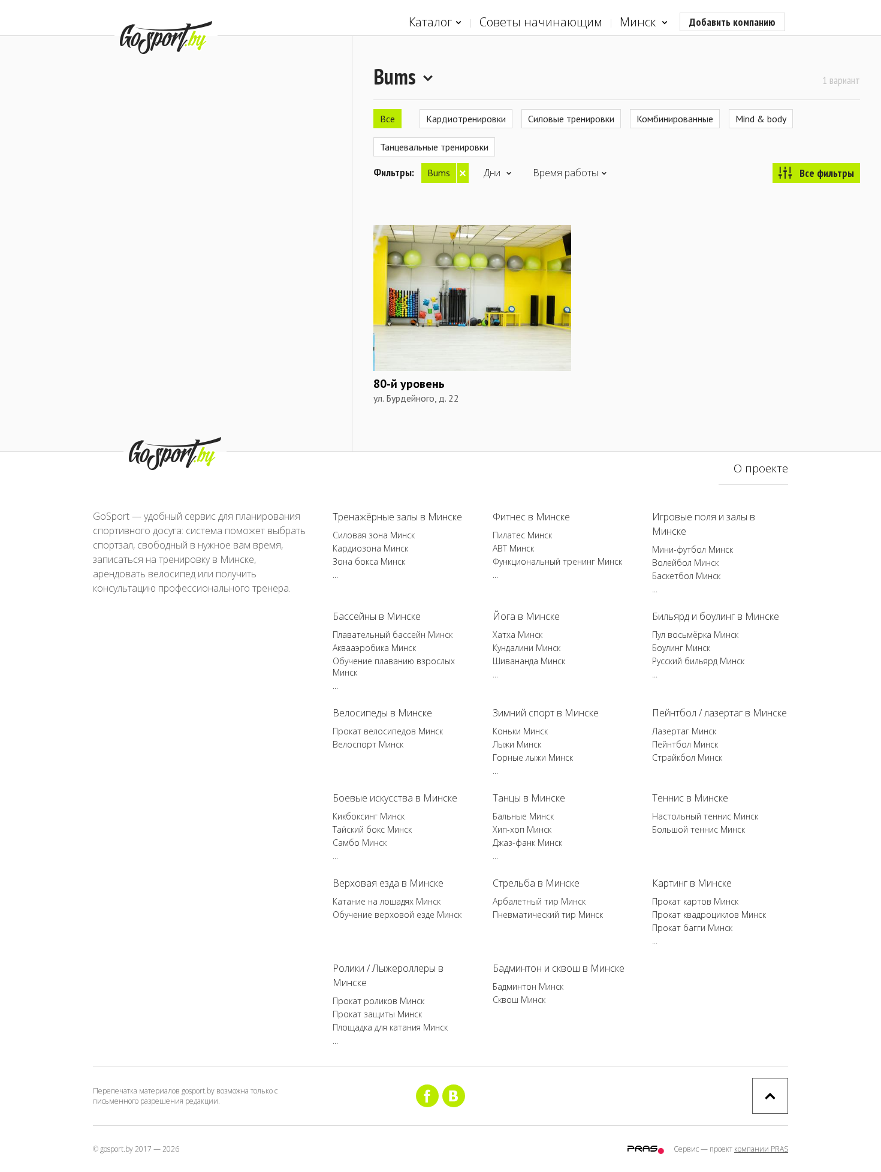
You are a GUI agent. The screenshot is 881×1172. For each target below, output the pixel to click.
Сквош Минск (519, 999)
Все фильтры (826, 173)
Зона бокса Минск (369, 561)
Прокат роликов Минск (378, 1001)
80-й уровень (409, 383)
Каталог (430, 22)
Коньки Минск (520, 731)
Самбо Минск (360, 842)
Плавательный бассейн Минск (392, 634)
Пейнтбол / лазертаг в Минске (719, 712)
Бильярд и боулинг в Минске (715, 616)
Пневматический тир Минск (548, 914)
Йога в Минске (526, 616)
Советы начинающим (540, 22)
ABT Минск (513, 548)
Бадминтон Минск (528, 986)
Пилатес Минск (522, 535)
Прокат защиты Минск (377, 1014)
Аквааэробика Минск (374, 647)
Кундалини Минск (526, 647)
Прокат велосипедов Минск (388, 731)
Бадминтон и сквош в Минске (558, 968)
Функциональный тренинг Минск (557, 561)
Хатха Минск (517, 634)
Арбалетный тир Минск (539, 901)
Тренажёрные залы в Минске (397, 516)
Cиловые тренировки (571, 119)
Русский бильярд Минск (698, 661)
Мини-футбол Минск (692, 549)
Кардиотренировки (466, 119)
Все (387, 119)
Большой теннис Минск (698, 829)
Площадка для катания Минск (390, 1027)
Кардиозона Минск (370, 548)
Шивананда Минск (529, 661)
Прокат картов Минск (695, 901)
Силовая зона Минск (374, 535)
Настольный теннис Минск (705, 816)
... (335, 574)
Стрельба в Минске (536, 883)
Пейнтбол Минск (685, 744)
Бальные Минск (523, 816)
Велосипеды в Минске (382, 712)
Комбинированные (674, 119)
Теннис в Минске (690, 798)
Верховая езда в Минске (388, 883)
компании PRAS (761, 1149)
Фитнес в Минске (531, 516)
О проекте (761, 468)
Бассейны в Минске (377, 616)
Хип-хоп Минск (522, 829)
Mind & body (760, 119)
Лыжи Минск (517, 744)
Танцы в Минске (529, 798)
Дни (493, 172)
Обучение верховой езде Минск (397, 914)
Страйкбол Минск (687, 757)
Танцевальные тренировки (434, 147)
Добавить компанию (732, 22)
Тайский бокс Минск (372, 829)
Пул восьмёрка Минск (695, 634)
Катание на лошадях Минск (387, 901)
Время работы (565, 172)
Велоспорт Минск (368, 744)
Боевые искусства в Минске (395, 798)
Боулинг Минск (681, 647)
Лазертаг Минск (684, 731)
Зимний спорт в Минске (546, 712)
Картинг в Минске (692, 883)
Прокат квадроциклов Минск (709, 914)
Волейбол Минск (685, 562)
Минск (639, 22)
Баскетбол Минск (686, 576)
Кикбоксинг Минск (369, 816)
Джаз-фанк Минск (527, 842)
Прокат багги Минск (692, 927)
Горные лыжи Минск (533, 757)
